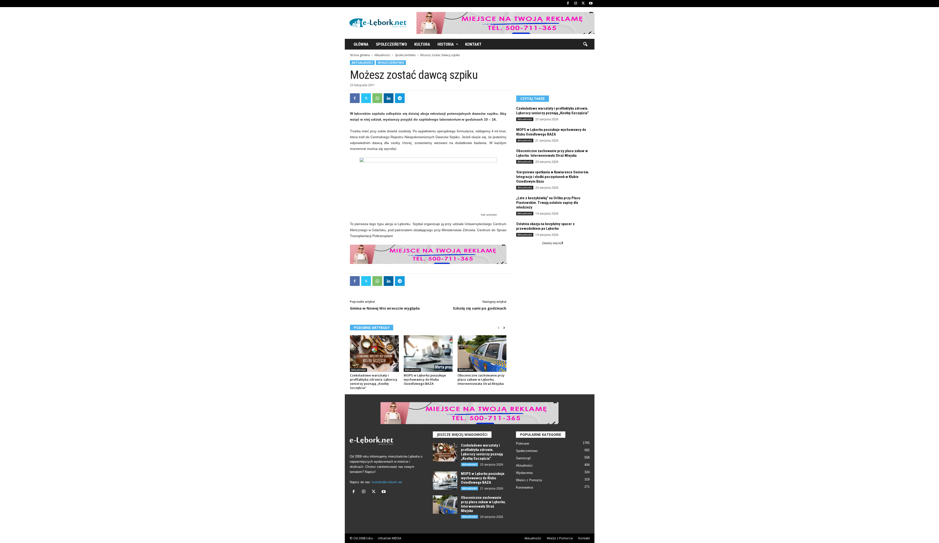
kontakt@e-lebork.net (387, 482)
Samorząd (523, 458)
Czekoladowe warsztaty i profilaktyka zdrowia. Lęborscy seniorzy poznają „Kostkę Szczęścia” (373, 381)
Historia (445, 44)
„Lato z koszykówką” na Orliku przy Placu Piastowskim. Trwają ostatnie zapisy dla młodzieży (548, 202)
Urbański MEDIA (389, 538)
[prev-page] (498, 327)
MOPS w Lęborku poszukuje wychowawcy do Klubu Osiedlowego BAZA (425, 379)
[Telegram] (400, 98)
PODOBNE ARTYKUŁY (371, 327)
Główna (361, 44)
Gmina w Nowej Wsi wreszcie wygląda (385, 308)
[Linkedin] (388, 98)
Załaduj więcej (551, 243)
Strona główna (360, 55)
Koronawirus (524, 487)
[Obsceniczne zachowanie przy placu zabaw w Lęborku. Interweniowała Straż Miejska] (482, 353)
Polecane (522, 443)
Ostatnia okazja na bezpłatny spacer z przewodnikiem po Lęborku (545, 226)
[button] (585, 44)
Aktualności (382, 55)
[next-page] (504, 327)
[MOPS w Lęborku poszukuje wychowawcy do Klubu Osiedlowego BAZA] (428, 353)
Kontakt (473, 44)
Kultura (422, 44)
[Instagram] (576, 3)
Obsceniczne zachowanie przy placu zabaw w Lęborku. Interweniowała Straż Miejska (481, 379)
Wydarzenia (524, 473)
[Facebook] (568, 3)
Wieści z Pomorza (529, 480)
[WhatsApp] (377, 98)
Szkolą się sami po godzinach (479, 308)
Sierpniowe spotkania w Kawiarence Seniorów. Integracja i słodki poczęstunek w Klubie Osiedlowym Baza (552, 177)
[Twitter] (583, 3)
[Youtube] (591, 3)
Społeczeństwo (391, 44)
